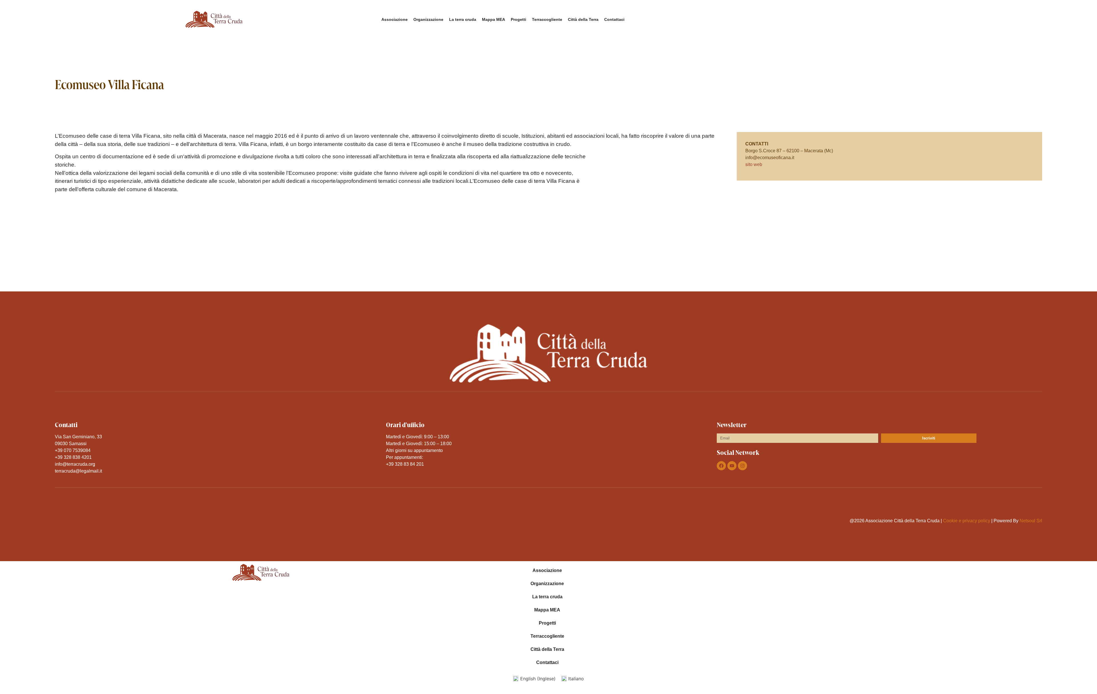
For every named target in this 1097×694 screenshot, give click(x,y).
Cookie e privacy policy (966, 520)
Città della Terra (583, 19)
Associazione (394, 19)
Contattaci (614, 19)
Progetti (518, 19)
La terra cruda (462, 19)
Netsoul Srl (1031, 520)
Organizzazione (428, 19)
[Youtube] (731, 465)
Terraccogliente (547, 19)
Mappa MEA (493, 19)
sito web (753, 164)
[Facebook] (721, 465)
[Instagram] (742, 465)
